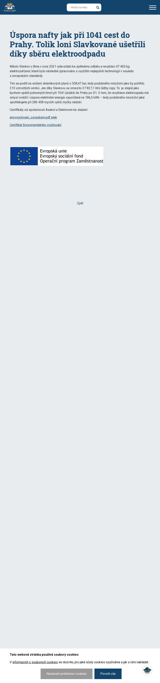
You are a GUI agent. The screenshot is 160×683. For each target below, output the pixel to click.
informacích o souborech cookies (35, 662)
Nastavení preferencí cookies (66, 674)
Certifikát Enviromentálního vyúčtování (35, 125)
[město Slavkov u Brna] (10, 7)
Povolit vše (108, 674)
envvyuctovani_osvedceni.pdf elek (33, 117)
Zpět (80, 203)
